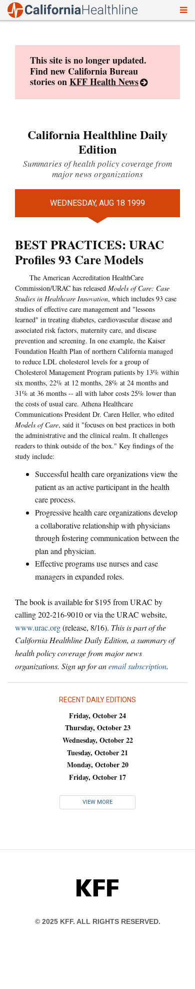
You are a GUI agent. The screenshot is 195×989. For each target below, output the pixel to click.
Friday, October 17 (97, 777)
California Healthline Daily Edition (98, 142)
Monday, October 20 (97, 764)
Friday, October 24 (97, 715)
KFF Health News (104, 81)
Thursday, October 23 (97, 727)
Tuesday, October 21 (97, 752)
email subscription (137, 666)
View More (97, 802)
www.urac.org (37, 627)
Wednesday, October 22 (97, 740)
